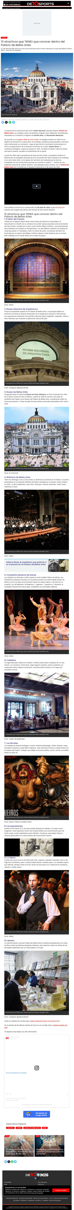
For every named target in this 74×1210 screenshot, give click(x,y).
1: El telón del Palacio (14, 219)
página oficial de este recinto (28, 139)
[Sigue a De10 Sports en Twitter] (38, 1178)
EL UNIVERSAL (7, 1182)
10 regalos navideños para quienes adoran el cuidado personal (50, 1151)
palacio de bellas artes (32, 1128)
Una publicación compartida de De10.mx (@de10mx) (37, 1104)
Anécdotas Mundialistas (61, 1198)
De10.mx (61, 207)
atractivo (10, 1128)
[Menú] (68, 3)
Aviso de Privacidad (55, 1200)
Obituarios (41, 1184)
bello (44, 1128)
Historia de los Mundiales (40, 1198)
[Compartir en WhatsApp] (10, 122)
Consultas (45, 1200)
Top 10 (7, 1136)
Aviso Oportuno (42, 1182)
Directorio (38, 1200)
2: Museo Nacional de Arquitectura (21, 309)
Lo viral (51, 1198)
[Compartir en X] (6, 122)
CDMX (19, 1128)
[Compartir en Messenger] (13, 122)
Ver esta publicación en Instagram (16, 1073)
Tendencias (31, 1200)
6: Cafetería (10, 660)
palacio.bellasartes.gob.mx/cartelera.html (45, 1021)
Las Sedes (16, 1200)
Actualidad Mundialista (25, 1198)
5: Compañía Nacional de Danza (20, 575)
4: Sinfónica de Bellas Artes (17, 477)
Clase (5, 1184)
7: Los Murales (11, 743)
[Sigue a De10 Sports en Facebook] (35, 1178)
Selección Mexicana (12, 1198)
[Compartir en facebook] (2, 122)
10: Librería (9, 940)
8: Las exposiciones (13, 826)
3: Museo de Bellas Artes (16, 392)
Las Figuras (23, 1200)
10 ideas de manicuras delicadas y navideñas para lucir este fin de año (20, 1151)
